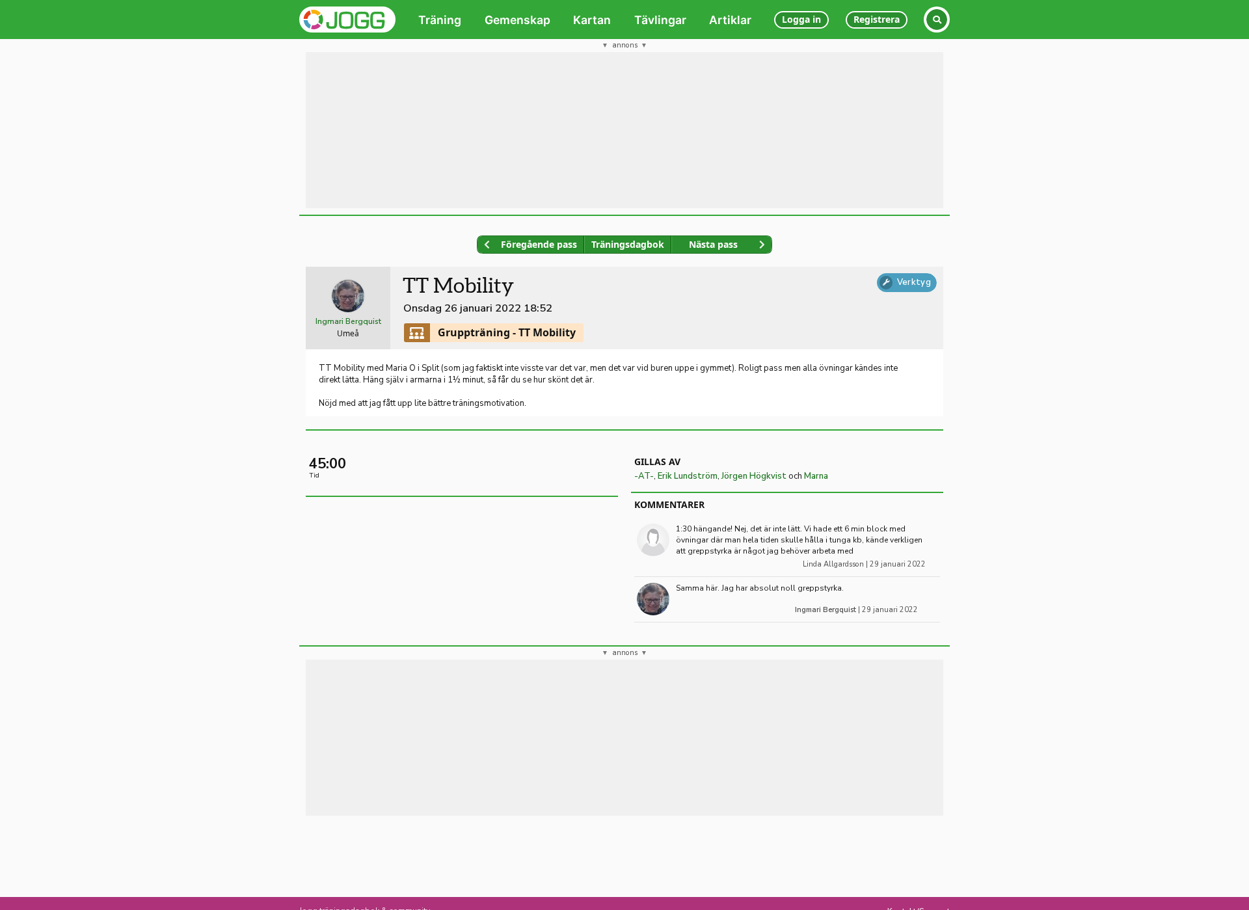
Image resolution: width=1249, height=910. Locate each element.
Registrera (876, 19)
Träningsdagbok (627, 244)
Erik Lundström (688, 476)
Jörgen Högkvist (753, 476)
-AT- (644, 476)
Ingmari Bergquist (348, 321)
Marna (816, 476)
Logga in (801, 19)
